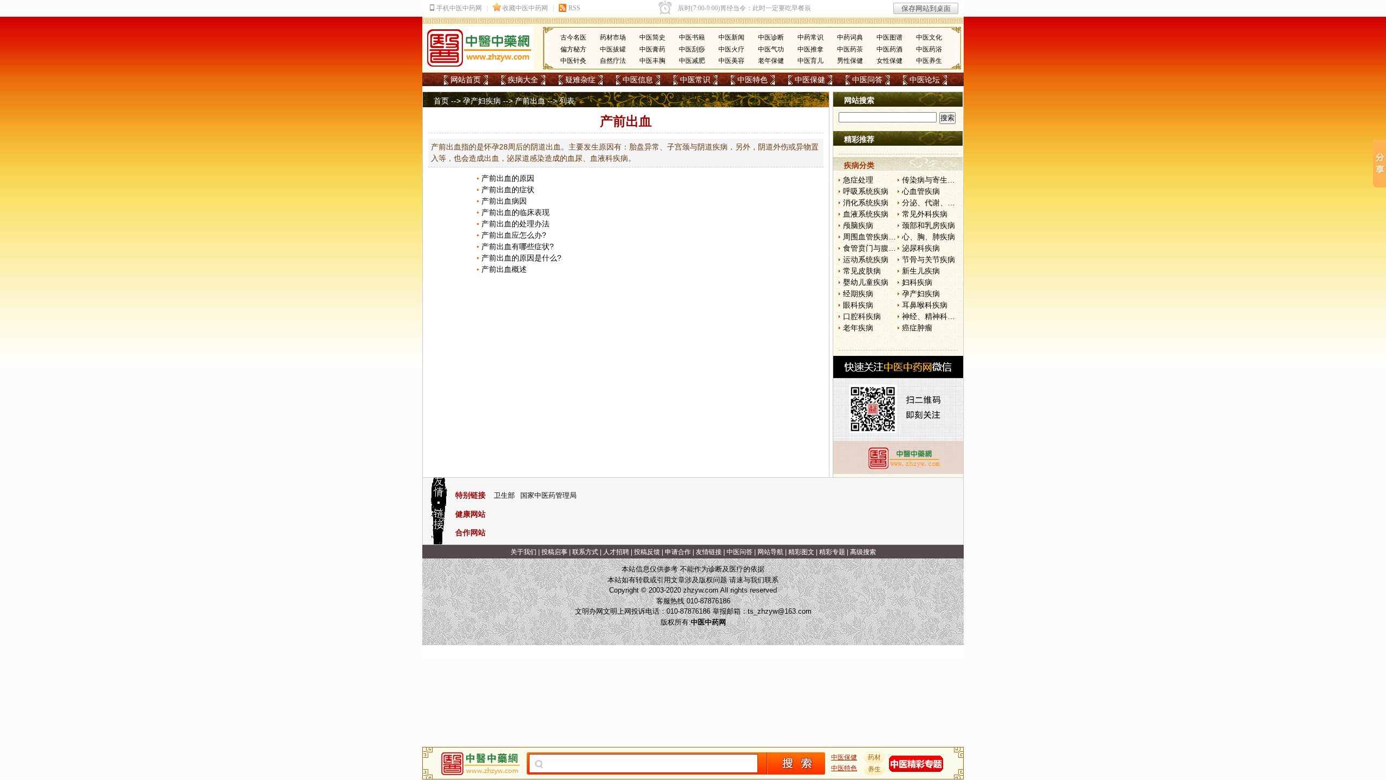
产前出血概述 (504, 269)
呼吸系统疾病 (865, 191)
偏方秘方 (573, 49)
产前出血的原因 (507, 178)
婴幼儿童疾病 (865, 282)
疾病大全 (523, 79)
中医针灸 (573, 60)
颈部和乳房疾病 (928, 225)
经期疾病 (858, 293)
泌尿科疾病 (921, 248)
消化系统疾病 (865, 202)
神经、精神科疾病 (932, 316)
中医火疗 (731, 49)
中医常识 (695, 79)
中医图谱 (890, 37)
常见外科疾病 (924, 214)
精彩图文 (801, 552)
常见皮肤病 (862, 270)
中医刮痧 (692, 49)
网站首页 (465, 79)
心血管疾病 (921, 191)
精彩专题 (832, 552)
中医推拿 (810, 49)
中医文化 (929, 37)
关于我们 (524, 552)
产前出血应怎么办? (513, 235)
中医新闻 (731, 37)
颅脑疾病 (858, 225)
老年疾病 (858, 327)
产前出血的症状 (507, 189)
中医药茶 (850, 49)
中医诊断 (771, 37)
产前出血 (530, 100)
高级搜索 (863, 552)
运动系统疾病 (865, 259)
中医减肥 (692, 60)
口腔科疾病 (862, 316)
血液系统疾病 (865, 214)
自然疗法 (613, 60)
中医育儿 (810, 60)
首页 (441, 100)
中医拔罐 (613, 49)
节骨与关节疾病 (928, 259)
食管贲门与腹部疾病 (877, 248)
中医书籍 (692, 37)
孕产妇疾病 (482, 100)
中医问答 (867, 79)
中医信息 (638, 79)
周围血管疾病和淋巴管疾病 (888, 236)
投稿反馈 (647, 552)
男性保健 (850, 60)
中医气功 (771, 49)
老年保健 (771, 60)
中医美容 (731, 60)
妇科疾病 (917, 282)
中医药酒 (890, 49)
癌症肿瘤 (917, 327)
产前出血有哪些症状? (517, 246)
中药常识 (810, 37)
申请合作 (678, 552)
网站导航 (770, 552)
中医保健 (810, 79)
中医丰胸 (652, 60)
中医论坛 (925, 79)
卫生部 (504, 495)
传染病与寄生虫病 (932, 180)
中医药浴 (929, 49)
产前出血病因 (504, 201)
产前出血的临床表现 (515, 212)
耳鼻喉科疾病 (924, 305)
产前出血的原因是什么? (521, 257)
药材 (874, 757)
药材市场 (613, 37)
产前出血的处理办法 (515, 223)
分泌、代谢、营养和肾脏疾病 (951, 202)
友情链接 (709, 552)
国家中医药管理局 (548, 495)
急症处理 (858, 180)
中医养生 (929, 60)
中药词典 (850, 37)
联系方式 (585, 552)
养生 (874, 769)
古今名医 (573, 37)
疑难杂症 (580, 79)
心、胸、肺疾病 (928, 236)
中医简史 (652, 37)
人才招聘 (616, 552)
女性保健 (890, 60)
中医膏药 (652, 49)
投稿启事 (554, 552)
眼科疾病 (858, 305)
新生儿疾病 (921, 270)
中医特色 (752, 79)
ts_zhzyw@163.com (780, 611)
